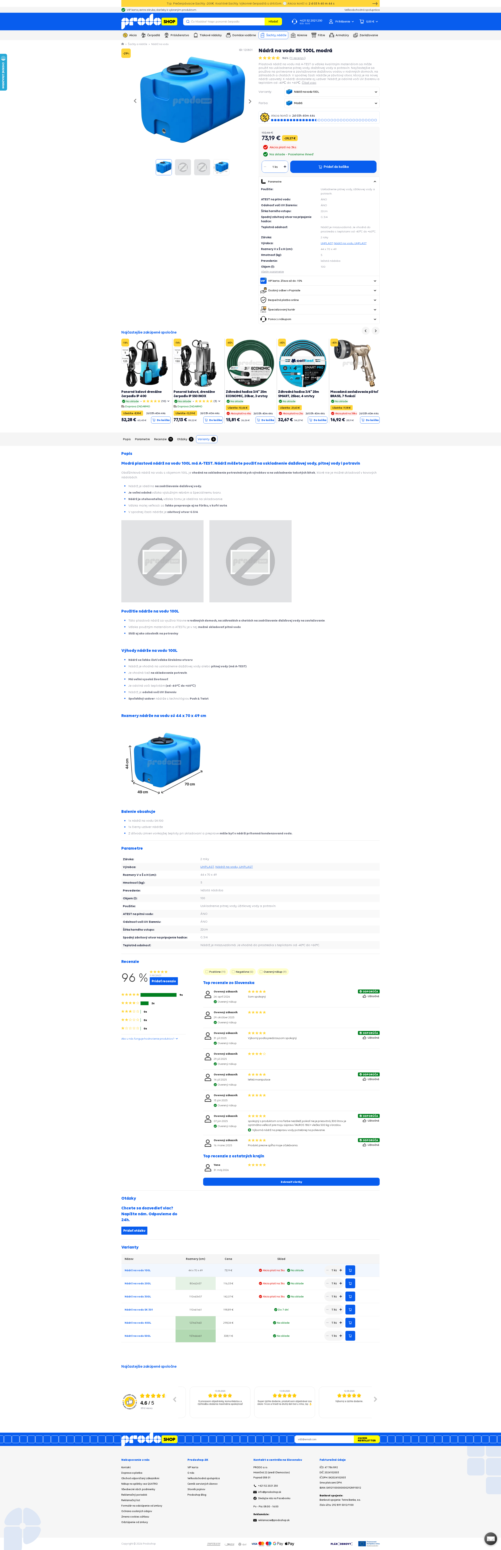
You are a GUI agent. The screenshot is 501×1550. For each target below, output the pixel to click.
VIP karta (192, 1467)
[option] (210, 1402)
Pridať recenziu (164, 981)
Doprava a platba (131, 1472)
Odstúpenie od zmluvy (134, 1522)
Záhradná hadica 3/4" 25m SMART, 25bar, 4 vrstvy (298, 394)
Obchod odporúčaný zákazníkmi (140, 1478)
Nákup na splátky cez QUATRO (139, 1483)
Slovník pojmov (196, 1489)
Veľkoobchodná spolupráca (203, 1478)
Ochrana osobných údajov (136, 1511)
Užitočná (374, 996)
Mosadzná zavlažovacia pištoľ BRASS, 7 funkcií (354, 394)
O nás (190, 1472)
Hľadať (273, 21)
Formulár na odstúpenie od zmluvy (141, 1505)
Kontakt (126, 1467)
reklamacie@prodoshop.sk (274, 1520)
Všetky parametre (272, 271)
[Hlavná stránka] (122, 44)
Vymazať (261, 21)
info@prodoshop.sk (269, 1492)
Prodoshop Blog (196, 1494)
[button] (375, 181)
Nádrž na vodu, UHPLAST (350, 243)
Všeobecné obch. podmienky (138, 1489)
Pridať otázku (134, 1230)
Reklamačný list (130, 1500)
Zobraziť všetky (291, 1181)
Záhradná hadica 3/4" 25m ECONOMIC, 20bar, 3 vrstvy (247, 394)
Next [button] (375, 1399)
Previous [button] (174, 1399)
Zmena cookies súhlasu (135, 1516)
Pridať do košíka (350, 1270)
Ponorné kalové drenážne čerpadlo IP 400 (141, 394)
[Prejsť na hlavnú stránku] (149, 21)
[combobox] (332, 92)
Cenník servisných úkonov (202, 1483)
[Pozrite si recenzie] (270, 58)
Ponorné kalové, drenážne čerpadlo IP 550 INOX (194, 394)
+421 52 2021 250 (268, 1485)
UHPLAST (327, 243)
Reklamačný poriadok (134, 1494)
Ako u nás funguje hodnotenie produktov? (147, 1038)
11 (297, 58)
